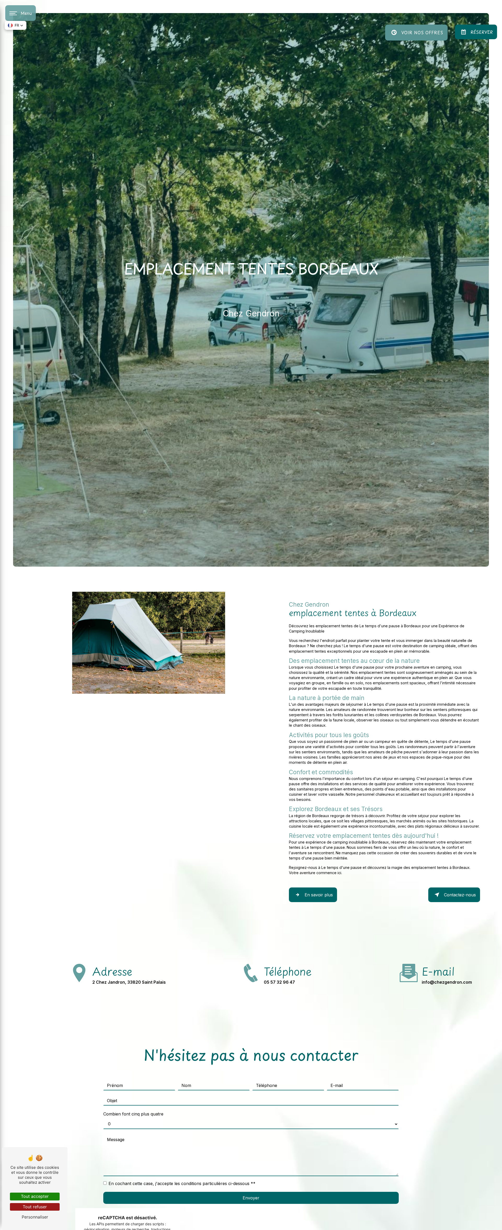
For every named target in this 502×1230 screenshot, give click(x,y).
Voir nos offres (422, 33)
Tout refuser (35, 1206)
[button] (15, 25)
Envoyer (251, 1197)
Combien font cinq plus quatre (133, 1114)
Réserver (482, 32)
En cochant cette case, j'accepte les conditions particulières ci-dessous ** (182, 1183)
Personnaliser (35, 1217)
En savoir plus (319, 894)
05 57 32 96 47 (279, 982)
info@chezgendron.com (447, 982)
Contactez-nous (460, 894)
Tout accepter (35, 1196)
